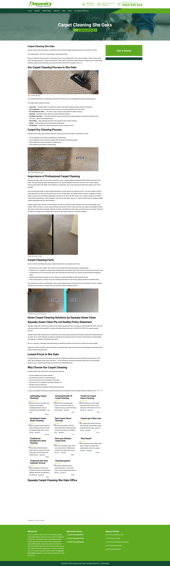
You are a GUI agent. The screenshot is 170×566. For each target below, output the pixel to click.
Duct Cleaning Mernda (114, 549)
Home (30, 11)
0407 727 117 (97, 391)
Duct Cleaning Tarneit (113, 538)
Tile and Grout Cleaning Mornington (118, 542)
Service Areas (47, 11)
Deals (70, 11)
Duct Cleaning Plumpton (114, 545)
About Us (57, 11)
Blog (63, 11)
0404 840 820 (132, 4)
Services (37, 11)
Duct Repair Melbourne (81, 11)
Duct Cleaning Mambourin (115, 534)
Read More (66, 410)
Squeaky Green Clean (79, 563)
